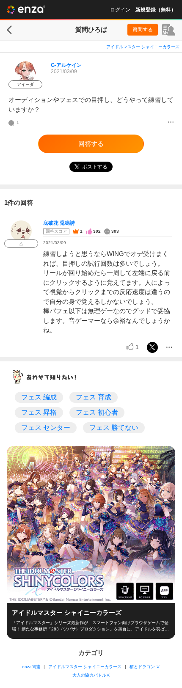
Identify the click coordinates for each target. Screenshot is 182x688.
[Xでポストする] (152, 347)
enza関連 (31, 666)
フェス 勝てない (113, 427)
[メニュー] (171, 122)
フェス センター (45, 427)
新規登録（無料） (155, 10)
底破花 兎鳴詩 (59, 223)
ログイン (120, 10)
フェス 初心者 (97, 412)
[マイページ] (168, 30)
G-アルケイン (66, 65)
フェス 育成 (93, 397)
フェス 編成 (39, 397)
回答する (91, 143)
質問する (142, 30)
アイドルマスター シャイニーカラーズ (142, 46)
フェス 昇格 (39, 412)
